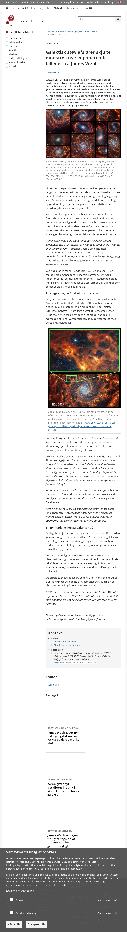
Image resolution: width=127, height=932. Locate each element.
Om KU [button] (87, 8)
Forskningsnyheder (75, 31)
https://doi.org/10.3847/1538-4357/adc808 (75, 662)
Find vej (65, 2)
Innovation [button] (73, 8)
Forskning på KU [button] (41, 8)
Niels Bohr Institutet (21, 32)
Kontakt (13, 66)
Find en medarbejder (82, 2)
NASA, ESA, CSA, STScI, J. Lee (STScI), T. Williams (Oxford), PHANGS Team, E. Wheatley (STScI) (81, 426)
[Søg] (118, 19)
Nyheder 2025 (93, 31)
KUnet (104, 2)
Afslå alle (14, 924)
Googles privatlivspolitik (20, 890)
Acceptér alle (36, 924)
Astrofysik (53, 72)
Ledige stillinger (18, 58)
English (113, 2)
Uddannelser (16, 41)
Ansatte (13, 50)
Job (97, 2)
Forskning (14, 46)
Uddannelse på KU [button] (17, 8)
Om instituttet (17, 38)
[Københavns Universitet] (10, 20)
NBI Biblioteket (17, 62)
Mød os (13, 54)
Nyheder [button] (59, 8)
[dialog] (63, 890)
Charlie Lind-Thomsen (65, 641)
